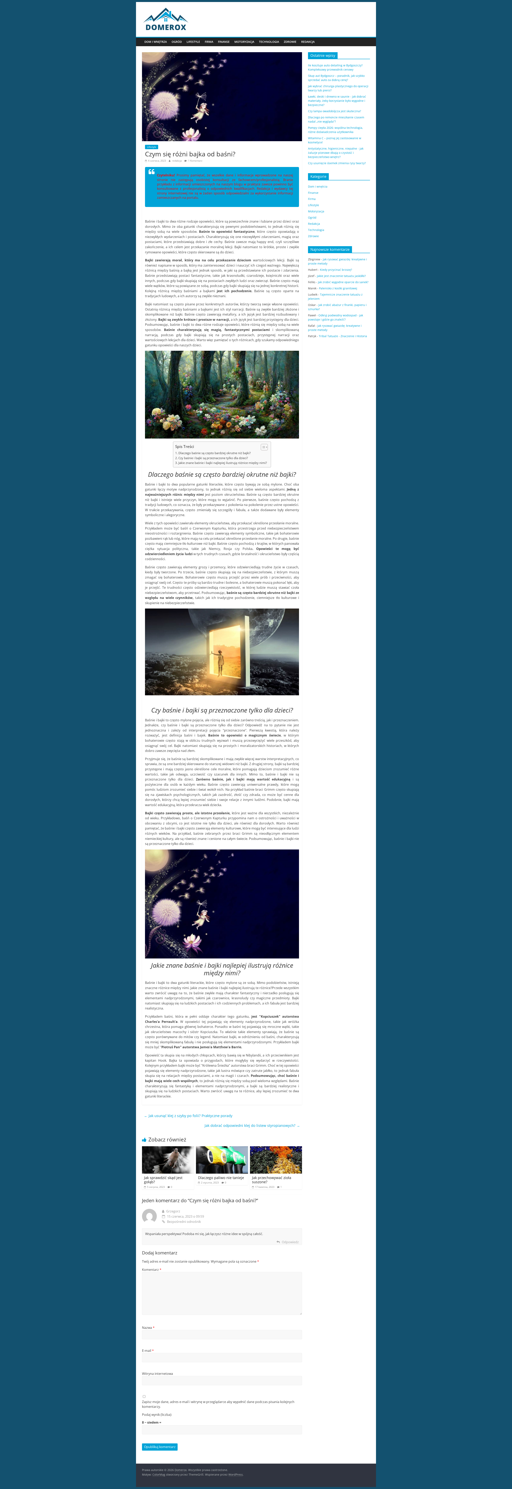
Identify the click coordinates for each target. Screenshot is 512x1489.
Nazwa (148, 1327)
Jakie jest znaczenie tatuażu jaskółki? (341, 276)
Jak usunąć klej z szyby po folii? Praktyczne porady (188, 1115)
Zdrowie (290, 42)
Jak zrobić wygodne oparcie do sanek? (343, 282)
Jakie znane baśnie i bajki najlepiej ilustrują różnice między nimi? (222, 463)
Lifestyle (193, 42)
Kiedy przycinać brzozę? (336, 270)
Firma (209, 42)
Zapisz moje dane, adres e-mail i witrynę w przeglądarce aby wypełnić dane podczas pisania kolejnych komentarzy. (218, 1404)
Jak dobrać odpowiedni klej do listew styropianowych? (252, 1125)
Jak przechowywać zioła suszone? (271, 1179)
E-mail (148, 1350)
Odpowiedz (290, 1242)
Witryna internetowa (157, 1373)
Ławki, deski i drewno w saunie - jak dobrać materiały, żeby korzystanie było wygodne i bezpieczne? (337, 101)
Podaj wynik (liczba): (157, 1414)
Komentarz (151, 1269)
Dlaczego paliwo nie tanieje (221, 1177)
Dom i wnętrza (155, 42)
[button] (262, 447)
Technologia (269, 42)
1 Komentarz (195, 160)
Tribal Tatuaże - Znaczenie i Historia (343, 336)
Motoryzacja (244, 42)
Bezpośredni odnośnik (184, 1221)
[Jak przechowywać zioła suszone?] (276, 1148)
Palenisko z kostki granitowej (338, 288)
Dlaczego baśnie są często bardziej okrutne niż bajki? (214, 453)
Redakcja (308, 42)
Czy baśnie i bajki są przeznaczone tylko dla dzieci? (213, 458)
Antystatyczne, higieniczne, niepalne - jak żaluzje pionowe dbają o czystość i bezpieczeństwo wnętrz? (335, 153)
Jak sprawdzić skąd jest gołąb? (163, 1179)
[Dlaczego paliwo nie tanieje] (222, 1148)
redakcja (177, 160)
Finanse (224, 42)
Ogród (177, 42)
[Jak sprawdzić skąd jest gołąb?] (168, 1148)
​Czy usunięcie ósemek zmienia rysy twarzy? (337, 163)
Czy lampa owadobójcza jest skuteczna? (334, 111)
